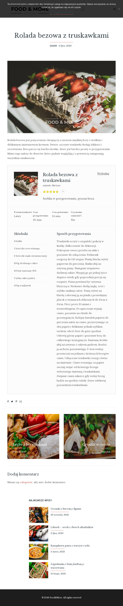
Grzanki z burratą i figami (66, 508)
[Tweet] (12, 401)
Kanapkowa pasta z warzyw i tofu (70, 545)
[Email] (21, 401)
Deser (53, 46)
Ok (50, 12)
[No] (119, 8)
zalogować (26, 482)
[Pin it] (16, 401)
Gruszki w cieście (96, 444)
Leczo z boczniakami (30, 444)
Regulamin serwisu (64, 12)
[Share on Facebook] (8, 401)
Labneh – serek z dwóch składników (72, 527)
